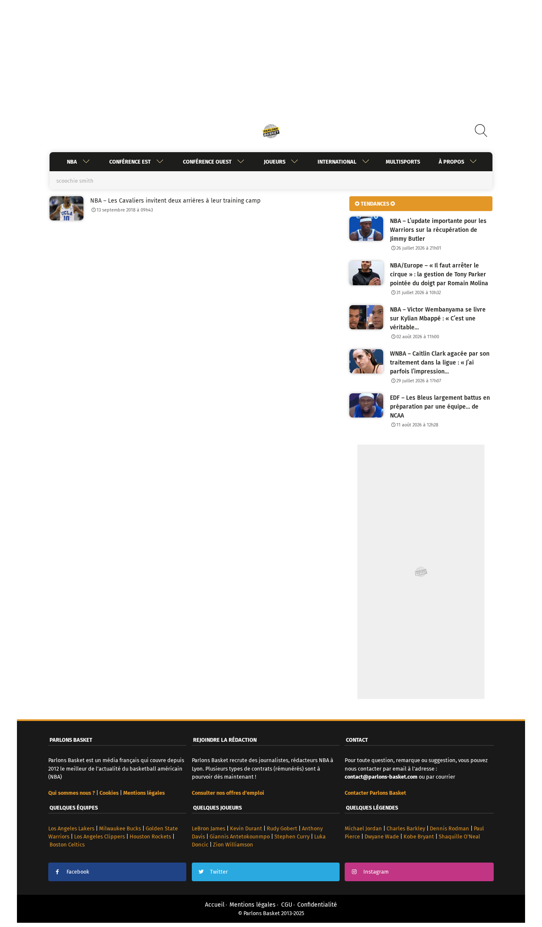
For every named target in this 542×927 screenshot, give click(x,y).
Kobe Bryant (419, 836)
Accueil (214, 904)
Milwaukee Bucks (120, 828)
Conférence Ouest (207, 162)
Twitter (219, 872)
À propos (451, 162)
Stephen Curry (292, 836)
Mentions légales (253, 904)
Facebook (77, 872)
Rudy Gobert (282, 828)
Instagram (376, 872)
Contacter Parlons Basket (375, 793)
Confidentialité (317, 904)
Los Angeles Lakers (71, 828)
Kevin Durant (246, 828)
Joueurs (274, 162)
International (337, 162)
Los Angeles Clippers (99, 836)
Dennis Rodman (449, 828)
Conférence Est (130, 162)
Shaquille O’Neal (459, 836)
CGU (286, 904)
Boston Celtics (67, 844)
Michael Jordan (363, 828)
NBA (72, 162)
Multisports (403, 162)
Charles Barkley (406, 828)
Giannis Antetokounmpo (240, 836)
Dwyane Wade (382, 836)
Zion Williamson (233, 844)
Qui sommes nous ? (71, 793)
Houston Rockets (150, 836)
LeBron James (208, 828)
